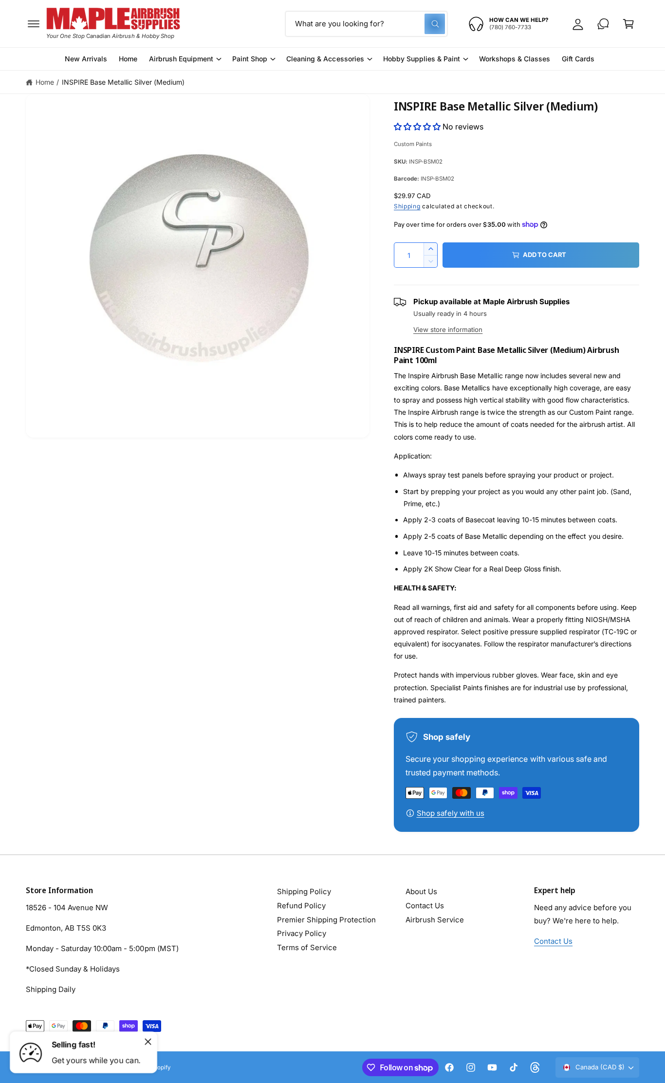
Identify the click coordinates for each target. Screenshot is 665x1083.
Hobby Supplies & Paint (421, 59)
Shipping (407, 206)
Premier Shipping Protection (326, 919)
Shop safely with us (450, 813)
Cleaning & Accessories (325, 59)
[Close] (148, 1041)
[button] (33, 24)
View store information (447, 329)
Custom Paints (413, 144)
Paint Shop (249, 59)
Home (45, 82)
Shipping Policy (304, 891)
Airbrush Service (435, 919)
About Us (421, 891)
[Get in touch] (603, 24)
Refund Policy (301, 905)
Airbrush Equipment (181, 59)
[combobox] (366, 24)
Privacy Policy (301, 933)
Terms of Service (307, 947)
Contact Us (425, 905)
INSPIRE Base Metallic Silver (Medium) (123, 82)
